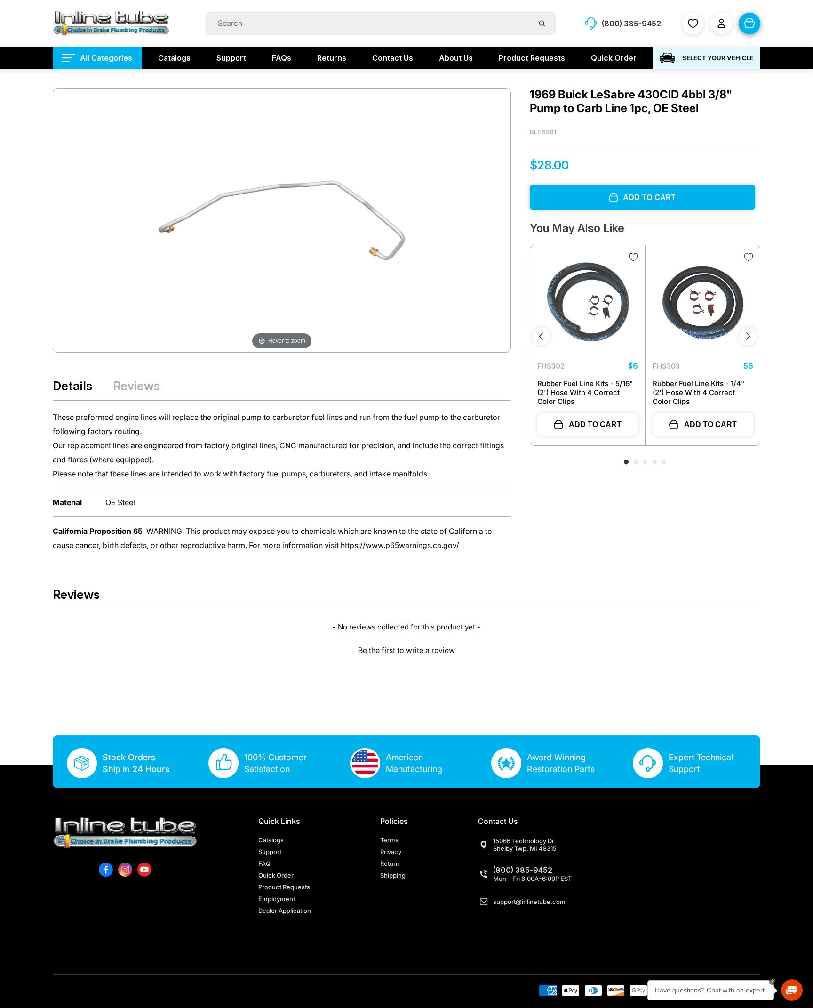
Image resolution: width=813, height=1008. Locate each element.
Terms (389, 840)
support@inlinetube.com (529, 901)
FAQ (264, 863)
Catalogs (271, 840)
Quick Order (276, 875)
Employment (276, 899)
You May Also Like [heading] (577, 228)
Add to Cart (595, 424)
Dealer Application (284, 910)
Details (72, 386)
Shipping (393, 875)
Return (389, 863)
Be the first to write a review (406, 650)
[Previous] (541, 336)
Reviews (136, 386)
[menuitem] (97, 58)
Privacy (390, 851)
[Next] (748, 336)
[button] (406, 649)
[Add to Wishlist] (633, 257)
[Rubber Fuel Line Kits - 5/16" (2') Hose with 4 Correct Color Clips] (587, 302)
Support (269, 851)
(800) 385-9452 (522, 870)
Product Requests (284, 887)
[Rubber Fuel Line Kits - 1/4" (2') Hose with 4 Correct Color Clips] (703, 302)
